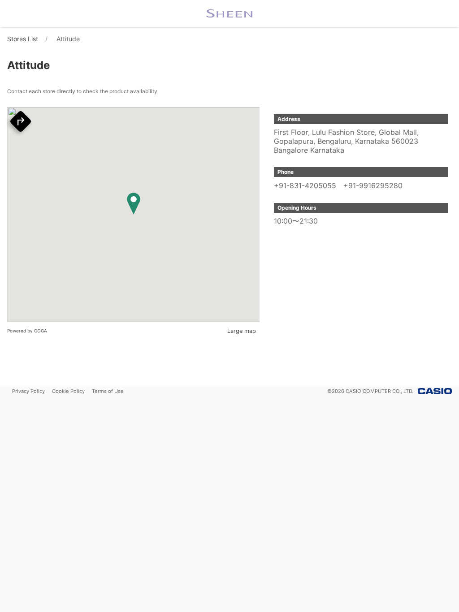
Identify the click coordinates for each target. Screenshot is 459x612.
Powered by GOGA (27, 330)
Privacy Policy (28, 391)
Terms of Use (108, 391)
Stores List (22, 39)
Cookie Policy (68, 391)
